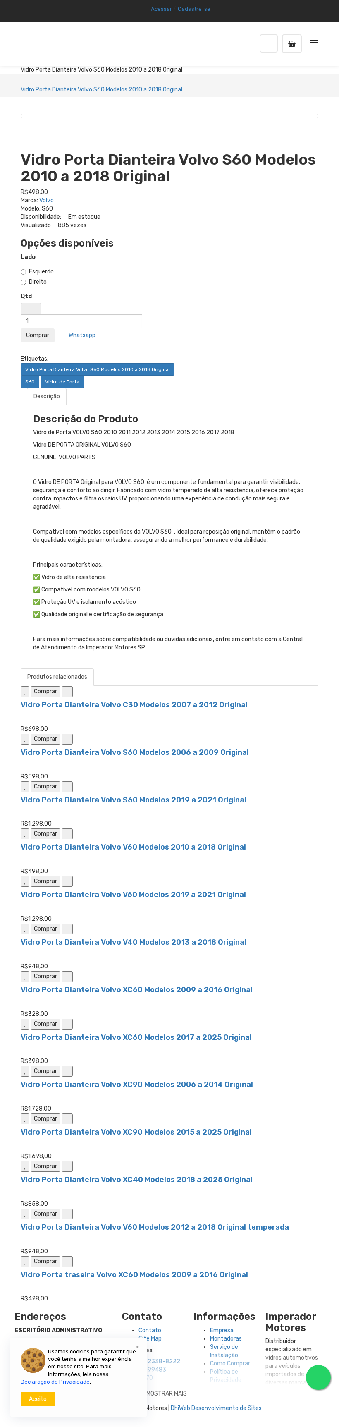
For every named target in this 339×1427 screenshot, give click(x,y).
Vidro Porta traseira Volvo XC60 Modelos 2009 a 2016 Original (134, 1274)
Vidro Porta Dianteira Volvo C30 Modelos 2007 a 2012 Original (134, 704)
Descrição (46, 396)
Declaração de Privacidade (55, 1382)
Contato (149, 1330)
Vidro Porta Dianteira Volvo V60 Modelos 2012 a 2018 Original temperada (155, 1227)
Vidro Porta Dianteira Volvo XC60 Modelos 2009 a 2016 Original (137, 989)
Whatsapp (80, 335)
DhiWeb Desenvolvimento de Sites (216, 1408)
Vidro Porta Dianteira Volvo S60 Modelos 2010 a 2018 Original (101, 89)
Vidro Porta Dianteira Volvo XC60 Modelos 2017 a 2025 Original (136, 1037)
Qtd (26, 296)
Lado (28, 257)
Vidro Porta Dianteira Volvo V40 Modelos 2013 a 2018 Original (133, 942)
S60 (30, 382)
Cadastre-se (194, 9)
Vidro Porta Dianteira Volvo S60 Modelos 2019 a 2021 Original (133, 799)
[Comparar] (67, 691)
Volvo (46, 200)
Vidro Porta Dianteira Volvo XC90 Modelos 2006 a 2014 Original (137, 1084)
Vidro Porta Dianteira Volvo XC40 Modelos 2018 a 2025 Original (137, 1179)
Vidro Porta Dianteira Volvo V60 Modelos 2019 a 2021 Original (133, 894)
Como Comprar (230, 1363)
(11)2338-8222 (159, 1361)
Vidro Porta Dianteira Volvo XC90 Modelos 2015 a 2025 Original (136, 1132)
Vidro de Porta (62, 382)
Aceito (38, 1399)
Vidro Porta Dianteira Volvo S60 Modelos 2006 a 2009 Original (135, 752)
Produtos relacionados (57, 676)
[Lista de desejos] (25, 691)
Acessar (161, 9)
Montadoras (226, 1338)
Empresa (222, 1330)
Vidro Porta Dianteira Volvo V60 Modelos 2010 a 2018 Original (133, 847)
